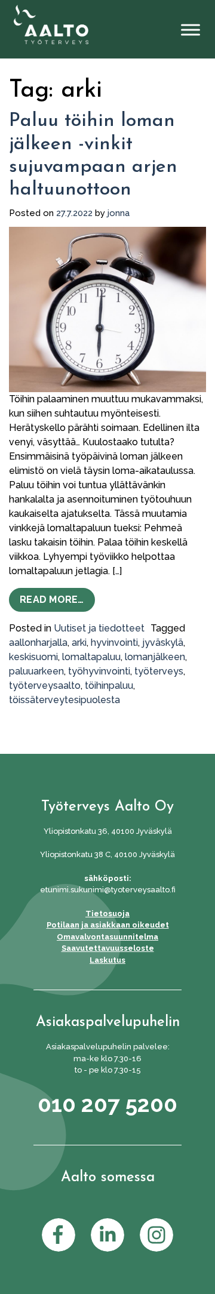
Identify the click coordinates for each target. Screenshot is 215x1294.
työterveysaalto (45, 685)
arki (79, 642)
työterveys (158, 671)
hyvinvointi (114, 642)
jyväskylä (162, 642)
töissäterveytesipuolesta (64, 699)
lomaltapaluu (91, 657)
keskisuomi (33, 657)
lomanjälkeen (155, 657)
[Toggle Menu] (190, 30)
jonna (119, 213)
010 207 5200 (107, 1104)
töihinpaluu (109, 685)
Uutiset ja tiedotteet (99, 628)
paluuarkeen (36, 671)
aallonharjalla (38, 642)
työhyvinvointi (99, 671)
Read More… (57, 599)
